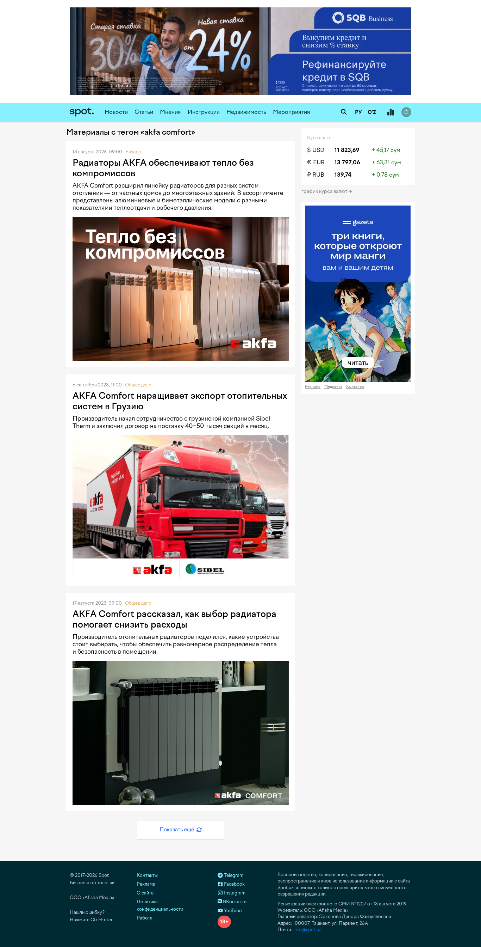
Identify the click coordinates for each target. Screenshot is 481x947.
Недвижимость (246, 112)
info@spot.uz (307, 929)
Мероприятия (291, 112)
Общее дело (138, 384)
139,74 (343, 174)
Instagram (234, 893)
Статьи (144, 112)
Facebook (234, 884)
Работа (144, 918)
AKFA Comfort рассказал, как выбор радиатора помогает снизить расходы (174, 619)
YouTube (232, 910)
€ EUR (316, 162)
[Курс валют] (390, 112)
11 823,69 (347, 150)
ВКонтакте (234, 901)
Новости (116, 112)
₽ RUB (315, 174)
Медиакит (333, 386)
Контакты (355, 386)
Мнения (170, 112)
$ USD (315, 150)
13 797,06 (347, 162)
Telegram (233, 875)
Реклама (312, 386)
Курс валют (319, 137)
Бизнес (133, 151)
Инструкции (204, 112)
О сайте (145, 893)
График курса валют (324, 191)
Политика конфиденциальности (160, 905)
